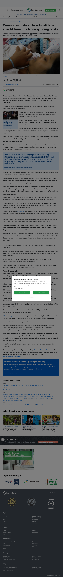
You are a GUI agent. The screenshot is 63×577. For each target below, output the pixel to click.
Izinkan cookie (41, 292)
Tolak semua (22, 292)
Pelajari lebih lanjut (18, 288)
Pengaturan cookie (31, 297)
